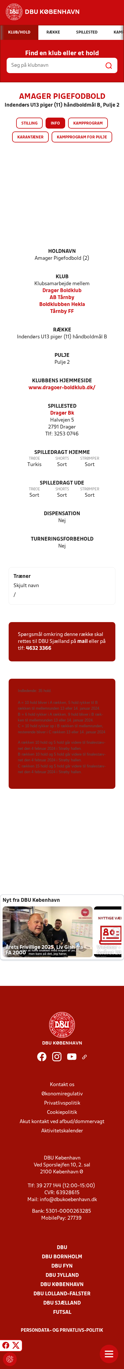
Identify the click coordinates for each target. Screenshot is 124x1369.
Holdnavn (62, 251)
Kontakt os (62, 1084)
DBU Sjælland (62, 1303)
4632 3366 (38, 648)
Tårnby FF (62, 311)
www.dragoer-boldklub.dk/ (62, 387)
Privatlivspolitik (62, 1103)
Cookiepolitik (62, 1112)
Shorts (62, 459)
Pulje (62, 355)
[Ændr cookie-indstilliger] (10, 1359)
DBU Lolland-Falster (62, 1294)
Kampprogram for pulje (82, 137)
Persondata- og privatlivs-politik (62, 1331)
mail (82, 641)
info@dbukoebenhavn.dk (68, 1199)
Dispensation (62, 513)
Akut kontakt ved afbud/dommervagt (62, 1121)
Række (62, 330)
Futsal (62, 1312)
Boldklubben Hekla (62, 304)
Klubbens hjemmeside (62, 381)
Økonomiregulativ (62, 1094)
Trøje (34, 459)
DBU (62, 1247)
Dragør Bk (62, 413)
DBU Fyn (62, 1266)
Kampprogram (88, 123)
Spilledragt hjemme (62, 452)
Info (55, 123)
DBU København (62, 1284)
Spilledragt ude (62, 483)
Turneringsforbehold (62, 539)
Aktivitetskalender (62, 1131)
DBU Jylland (62, 1275)
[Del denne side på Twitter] (16, 1346)
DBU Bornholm (62, 1257)
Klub (62, 276)
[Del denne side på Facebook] (5, 1346)
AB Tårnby (62, 297)
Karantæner (30, 137)
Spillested (62, 406)
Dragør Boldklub (62, 290)
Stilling (29, 123)
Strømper (89, 459)
